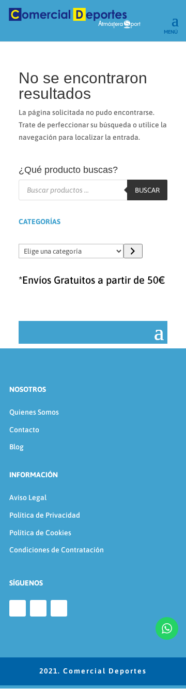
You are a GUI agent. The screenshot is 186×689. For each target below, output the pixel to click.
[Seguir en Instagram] (38, 608)
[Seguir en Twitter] (59, 608)
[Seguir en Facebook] (17, 608)
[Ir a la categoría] (133, 251)
